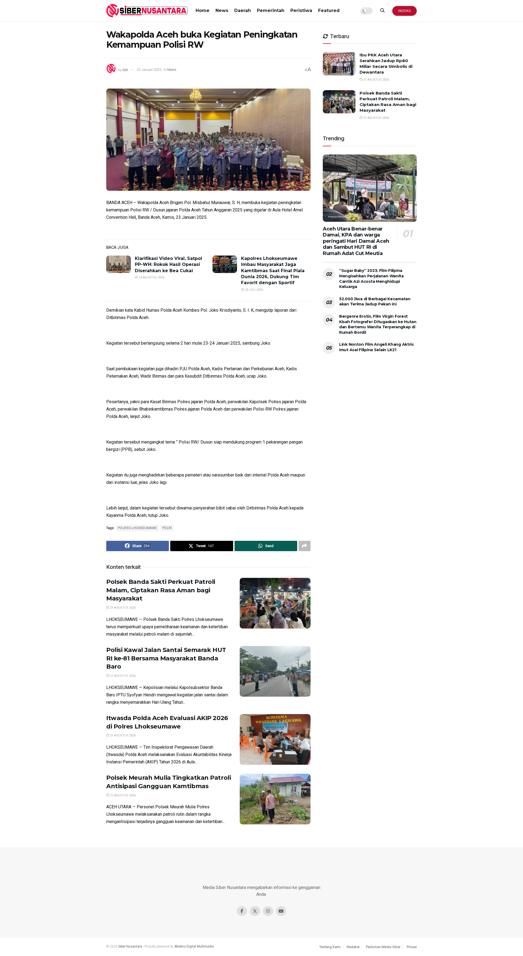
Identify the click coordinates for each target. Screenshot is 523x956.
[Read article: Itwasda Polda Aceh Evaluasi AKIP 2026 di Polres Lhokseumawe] (275, 739)
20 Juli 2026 (253, 290)
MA (125, 70)
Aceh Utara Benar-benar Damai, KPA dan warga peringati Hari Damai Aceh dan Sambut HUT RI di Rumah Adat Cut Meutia (356, 241)
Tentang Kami (329, 947)
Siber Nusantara (130, 946)
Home (202, 10)
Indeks (404, 11)
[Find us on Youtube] (281, 911)
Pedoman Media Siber (383, 947)
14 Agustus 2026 (151, 277)
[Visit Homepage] (147, 10)
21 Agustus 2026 (122, 607)
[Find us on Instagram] (268, 911)
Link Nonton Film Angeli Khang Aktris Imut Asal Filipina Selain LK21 (376, 347)
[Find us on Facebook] (242, 911)
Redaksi (353, 947)
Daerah (242, 10)
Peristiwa (301, 10)
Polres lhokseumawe (137, 528)
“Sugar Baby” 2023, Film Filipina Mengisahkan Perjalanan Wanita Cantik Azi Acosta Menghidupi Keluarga (371, 278)
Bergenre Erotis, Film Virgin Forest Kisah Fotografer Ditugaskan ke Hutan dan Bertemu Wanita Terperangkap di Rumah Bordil (377, 324)
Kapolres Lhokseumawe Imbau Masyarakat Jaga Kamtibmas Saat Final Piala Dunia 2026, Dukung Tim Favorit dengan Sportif (273, 271)
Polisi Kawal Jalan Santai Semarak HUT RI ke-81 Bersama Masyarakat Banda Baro (166, 658)
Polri (167, 528)
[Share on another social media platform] (305, 546)
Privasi (412, 947)
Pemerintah (270, 10)
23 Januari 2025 (149, 70)
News (221, 10)
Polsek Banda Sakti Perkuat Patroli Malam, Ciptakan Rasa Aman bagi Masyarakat (160, 590)
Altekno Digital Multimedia (194, 946)
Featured (329, 10)
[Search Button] (382, 10)
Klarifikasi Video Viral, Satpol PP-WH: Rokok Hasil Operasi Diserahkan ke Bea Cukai (168, 264)
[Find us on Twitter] (255, 911)
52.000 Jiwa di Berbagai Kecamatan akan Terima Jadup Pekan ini (375, 301)
